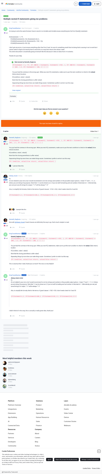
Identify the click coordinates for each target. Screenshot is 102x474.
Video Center (68, 413)
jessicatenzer (12, 374)
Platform (11, 401)
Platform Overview (14, 405)
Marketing (39, 409)
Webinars (67, 425)
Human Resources (42, 417)
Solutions (39, 401)
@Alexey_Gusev (20, 222)
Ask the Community (22, 10)
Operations (40, 413)
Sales (38, 421)
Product (39, 405)
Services (11, 437)
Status (37, 446)
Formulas (33, 10)
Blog (36, 442)
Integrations (12, 409)
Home (3, 10)
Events (66, 409)
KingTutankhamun (15, 28)
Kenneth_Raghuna (15, 137)
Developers (12, 442)
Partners (11, 433)
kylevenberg (12, 379)
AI (8, 421)
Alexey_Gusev (13, 176)
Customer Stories (70, 421)
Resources (11, 429)
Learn (66, 401)
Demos (66, 417)
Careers (37, 437)
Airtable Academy (70, 405)
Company (38, 429)
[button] (2, 4)
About (37, 433)
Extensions (12, 413)
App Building (12, 417)
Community (10, 10)
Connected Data (14, 425)
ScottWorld (11, 385)
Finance (39, 425)
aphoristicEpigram (14, 362)
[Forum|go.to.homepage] (14, 4)
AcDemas (11, 368)
